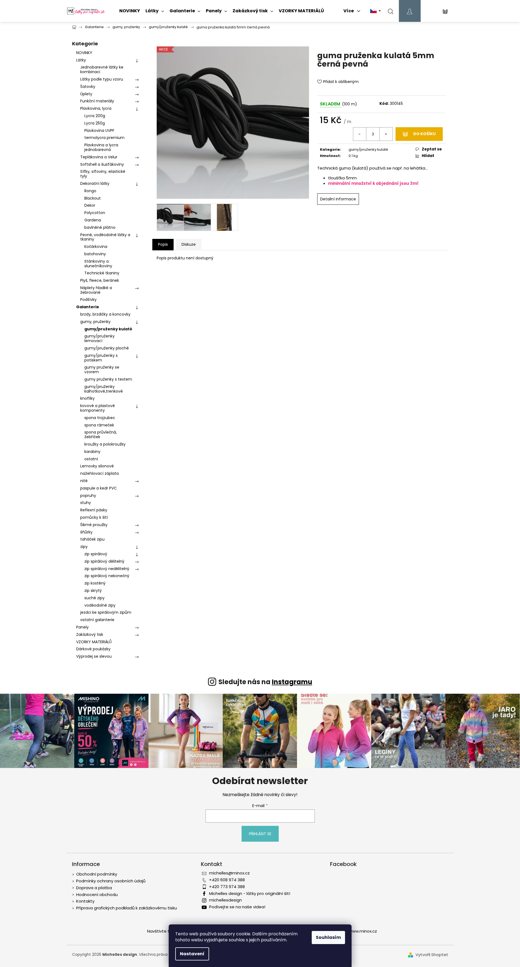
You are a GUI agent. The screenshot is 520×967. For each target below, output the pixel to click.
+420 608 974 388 (227, 880)
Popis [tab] (163, 244)
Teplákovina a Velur (98, 157)
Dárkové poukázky (93, 649)
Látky (81, 60)
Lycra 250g (94, 123)
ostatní (91, 459)
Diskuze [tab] (189, 244)
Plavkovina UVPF (99, 130)
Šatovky (87, 86)
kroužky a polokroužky (105, 444)
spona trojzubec (99, 417)
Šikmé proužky (94, 524)
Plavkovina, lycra (95, 108)
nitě (84, 481)
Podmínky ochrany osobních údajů (110, 881)
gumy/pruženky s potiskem (101, 358)
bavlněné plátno (99, 227)
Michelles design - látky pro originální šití (249, 893)
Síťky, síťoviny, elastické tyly (102, 174)
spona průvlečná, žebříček (100, 434)
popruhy (88, 495)
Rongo (90, 191)
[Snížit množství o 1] (359, 134)
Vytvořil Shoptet (431, 954)
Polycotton (94, 212)
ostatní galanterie (97, 619)
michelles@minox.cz (229, 873)
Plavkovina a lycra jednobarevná (101, 147)
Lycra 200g (94, 115)
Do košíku (424, 134)
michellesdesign (225, 900)
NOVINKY (84, 52)
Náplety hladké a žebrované (96, 290)
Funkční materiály (97, 101)
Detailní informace (338, 199)
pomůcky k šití (94, 517)
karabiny (92, 451)
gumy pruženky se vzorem (101, 369)
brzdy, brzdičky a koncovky (105, 314)
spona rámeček (99, 425)
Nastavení (192, 954)
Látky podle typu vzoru (101, 79)
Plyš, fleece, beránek (99, 280)
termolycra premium (104, 137)
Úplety (86, 94)
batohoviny (95, 254)
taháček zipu (92, 539)
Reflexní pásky (93, 510)
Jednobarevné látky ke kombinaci (101, 69)
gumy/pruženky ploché (106, 348)
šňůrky (86, 532)
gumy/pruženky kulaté (108, 329)
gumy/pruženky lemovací (99, 338)
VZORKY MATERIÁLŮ (94, 642)
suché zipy (94, 598)
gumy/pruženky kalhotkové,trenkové (103, 389)
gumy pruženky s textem (108, 379)
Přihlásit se (260, 834)
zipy (84, 546)
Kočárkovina (95, 246)
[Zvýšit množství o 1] (386, 134)
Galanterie (87, 307)
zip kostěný (95, 583)
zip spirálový (95, 554)
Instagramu (292, 681)
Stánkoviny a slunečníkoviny (98, 264)
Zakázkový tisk (89, 634)
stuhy (85, 502)
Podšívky (88, 299)
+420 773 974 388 (227, 886)
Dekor (89, 205)
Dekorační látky (94, 183)
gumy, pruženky (95, 321)
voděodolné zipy (99, 605)
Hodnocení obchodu (97, 894)
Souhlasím (328, 937)
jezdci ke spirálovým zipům (105, 612)
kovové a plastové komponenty (97, 408)
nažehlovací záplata (99, 473)
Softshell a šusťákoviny (102, 164)
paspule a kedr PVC (98, 488)
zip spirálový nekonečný (106, 576)
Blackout (92, 198)
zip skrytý (93, 590)
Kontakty (85, 901)
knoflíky (87, 398)
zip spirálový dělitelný (104, 561)
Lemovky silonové (97, 466)
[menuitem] (130, 11)
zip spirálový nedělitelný (106, 568)
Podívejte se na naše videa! (237, 907)
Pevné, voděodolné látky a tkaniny (105, 237)
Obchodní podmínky (96, 874)
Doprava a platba (94, 888)
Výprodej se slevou (94, 656)
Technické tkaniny (101, 273)
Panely (82, 627)
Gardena (92, 220)
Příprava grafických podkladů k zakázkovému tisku (126, 908)
